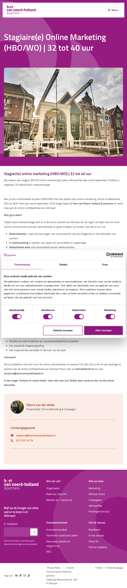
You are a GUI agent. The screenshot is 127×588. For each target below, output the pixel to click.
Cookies (70, 567)
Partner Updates (98, 547)
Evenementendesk (56, 530)
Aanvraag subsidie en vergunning (58, 543)
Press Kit (94, 541)
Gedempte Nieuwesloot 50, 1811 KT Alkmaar (62, 581)
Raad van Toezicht (56, 494)
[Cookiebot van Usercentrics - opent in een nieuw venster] (108, 255)
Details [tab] (64, 264)
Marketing (94, 488)
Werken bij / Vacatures (59, 500)
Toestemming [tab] (22, 264)
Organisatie (52, 488)
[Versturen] (33, 532)
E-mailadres (11, 524)
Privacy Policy (53, 567)
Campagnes (95, 500)
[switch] (48, 316)
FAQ (48, 552)
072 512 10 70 (24, 440)
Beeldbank (94, 530)
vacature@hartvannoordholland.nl (35, 435)
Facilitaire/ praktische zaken (62, 535)
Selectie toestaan (63, 330)
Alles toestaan (103, 330)
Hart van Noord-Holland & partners (58, 573)
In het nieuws (96, 535)
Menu (115, 10)
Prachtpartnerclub (99, 511)
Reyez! (120, 567)
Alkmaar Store (97, 494)
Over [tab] (105, 264)
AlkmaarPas (95, 506)
